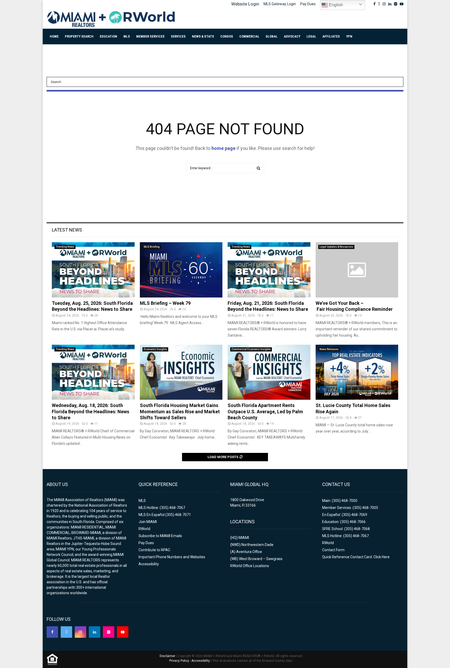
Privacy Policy (179, 661)
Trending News (65, 246)
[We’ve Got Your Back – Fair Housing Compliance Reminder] (357, 269)
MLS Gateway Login (280, 4)
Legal (311, 36)
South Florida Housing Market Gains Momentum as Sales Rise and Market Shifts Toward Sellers (180, 411)
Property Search (79, 36)
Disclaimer (167, 656)
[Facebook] (52, 632)
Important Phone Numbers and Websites (172, 557)
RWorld (144, 529)
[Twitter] (66, 632)
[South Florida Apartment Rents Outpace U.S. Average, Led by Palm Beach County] (269, 372)
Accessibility (149, 564)
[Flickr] (108, 632)
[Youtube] (122, 632)
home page (223, 148)
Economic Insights (155, 349)
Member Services (150, 36)
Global (272, 36)
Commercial (249, 36)
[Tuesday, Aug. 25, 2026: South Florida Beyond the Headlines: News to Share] (93, 269)
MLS (126, 36)
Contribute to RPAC (154, 550)
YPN (349, 36)
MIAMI (244, 538)
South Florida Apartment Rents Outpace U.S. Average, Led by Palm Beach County (265, 411)
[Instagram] (80, 632)
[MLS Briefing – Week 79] (181, 269)
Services (178, 36)
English (335, 5)
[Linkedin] (94, 632)
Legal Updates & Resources (336, 246)
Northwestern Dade (257, 545)
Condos (226, 36)
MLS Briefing (152, 246)
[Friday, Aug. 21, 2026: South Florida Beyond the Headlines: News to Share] (269, 269)
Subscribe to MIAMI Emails (160, 536)
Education (108, 36)
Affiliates (331, 36)
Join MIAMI (148, 522)
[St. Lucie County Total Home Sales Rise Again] (357, 372)
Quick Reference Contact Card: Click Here (356, 557)
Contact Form (333, 550)
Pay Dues (308, 4)
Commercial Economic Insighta (251, 349)
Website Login (245, 4)
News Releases (329, 349)
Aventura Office (249, 552)
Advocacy (292, 36)
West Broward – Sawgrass (261, 559)
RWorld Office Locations (249, 566)
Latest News (67, 230)
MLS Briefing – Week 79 (165, 303)
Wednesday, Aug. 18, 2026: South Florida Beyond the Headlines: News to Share (90, 411)
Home (54, 36)
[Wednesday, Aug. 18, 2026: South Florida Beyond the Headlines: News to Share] (93, 372)
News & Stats (203, 36)
